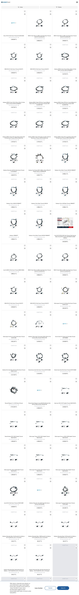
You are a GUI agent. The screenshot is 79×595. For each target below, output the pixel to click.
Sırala (21, 7)
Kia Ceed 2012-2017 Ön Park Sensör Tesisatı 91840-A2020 (13, 370)
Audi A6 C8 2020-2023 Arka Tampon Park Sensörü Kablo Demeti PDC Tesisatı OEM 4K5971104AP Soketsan (65, 237)
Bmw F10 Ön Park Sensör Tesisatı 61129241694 (14, 35)
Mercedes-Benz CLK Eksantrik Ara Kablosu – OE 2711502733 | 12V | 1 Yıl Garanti (65, 537)
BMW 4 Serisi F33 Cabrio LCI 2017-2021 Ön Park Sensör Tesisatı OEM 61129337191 (39, 137)
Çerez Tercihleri (39, 588)
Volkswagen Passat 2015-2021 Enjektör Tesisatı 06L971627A (39, 470)
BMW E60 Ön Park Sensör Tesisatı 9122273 (39, 69)
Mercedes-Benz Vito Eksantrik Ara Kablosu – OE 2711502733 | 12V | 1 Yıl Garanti (13, 537)
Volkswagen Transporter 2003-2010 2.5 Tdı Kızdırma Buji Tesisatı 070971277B (39, 337)
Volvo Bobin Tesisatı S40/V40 (39, 203)
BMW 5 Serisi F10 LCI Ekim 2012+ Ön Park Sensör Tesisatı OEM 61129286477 (14, 103)
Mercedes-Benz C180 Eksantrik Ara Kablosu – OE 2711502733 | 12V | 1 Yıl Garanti (39, 537)
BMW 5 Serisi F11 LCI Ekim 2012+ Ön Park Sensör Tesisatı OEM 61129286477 (65, 70)
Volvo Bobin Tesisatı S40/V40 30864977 (65, 170)
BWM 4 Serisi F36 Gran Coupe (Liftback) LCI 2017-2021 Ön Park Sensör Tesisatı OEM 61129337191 (65, 103)
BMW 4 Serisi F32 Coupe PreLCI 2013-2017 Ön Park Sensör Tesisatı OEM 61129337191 (65, 137)
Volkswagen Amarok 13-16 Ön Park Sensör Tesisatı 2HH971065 (14, 337)
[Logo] (5, 2)
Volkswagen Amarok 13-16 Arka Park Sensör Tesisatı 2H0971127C (65, 304)
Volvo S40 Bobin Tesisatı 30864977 (65, 203)
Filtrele (59, 7)
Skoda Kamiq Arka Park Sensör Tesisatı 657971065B (39, 370)
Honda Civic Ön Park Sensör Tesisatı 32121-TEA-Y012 (65, 570)
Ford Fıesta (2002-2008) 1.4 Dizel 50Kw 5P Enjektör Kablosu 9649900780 (39, 171)
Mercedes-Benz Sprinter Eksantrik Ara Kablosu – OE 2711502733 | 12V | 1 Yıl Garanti (14, 570)
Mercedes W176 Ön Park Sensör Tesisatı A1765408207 (13, 171)
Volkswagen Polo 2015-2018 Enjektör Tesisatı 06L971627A (13, 470)
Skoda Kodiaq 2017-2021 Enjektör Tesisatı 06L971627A (14, 437)
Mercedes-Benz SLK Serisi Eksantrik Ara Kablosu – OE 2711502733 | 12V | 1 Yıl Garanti (39, 570)
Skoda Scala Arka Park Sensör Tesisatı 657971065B (65, 370)
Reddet (50, 588)
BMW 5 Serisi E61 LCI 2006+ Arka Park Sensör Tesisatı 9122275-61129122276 (39, 36)
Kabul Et (63, 588)
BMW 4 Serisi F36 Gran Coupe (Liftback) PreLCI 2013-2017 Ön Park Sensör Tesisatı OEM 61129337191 (39, 103)
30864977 (14, 235)
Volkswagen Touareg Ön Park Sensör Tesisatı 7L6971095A (65, 503)
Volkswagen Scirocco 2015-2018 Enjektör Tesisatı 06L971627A (65, 437)
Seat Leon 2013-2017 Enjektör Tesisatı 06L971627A (65, 403)
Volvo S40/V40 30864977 (13, 203)
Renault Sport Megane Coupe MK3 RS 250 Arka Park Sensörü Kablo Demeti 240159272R (39, 404)
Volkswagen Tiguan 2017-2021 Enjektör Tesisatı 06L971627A (39, 437)
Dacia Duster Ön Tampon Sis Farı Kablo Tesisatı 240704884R (65, 337)
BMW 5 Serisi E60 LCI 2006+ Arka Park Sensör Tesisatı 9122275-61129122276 (65, 36)
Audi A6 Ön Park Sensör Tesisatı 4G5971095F (13, 503)
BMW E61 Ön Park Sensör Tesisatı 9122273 (14, 69)
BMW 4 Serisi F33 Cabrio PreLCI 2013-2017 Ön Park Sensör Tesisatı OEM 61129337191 (14, 137)
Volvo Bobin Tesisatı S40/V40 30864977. (39, 235)
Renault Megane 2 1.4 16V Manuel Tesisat (14, 403)
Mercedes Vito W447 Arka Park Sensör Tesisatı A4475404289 (39, 503)
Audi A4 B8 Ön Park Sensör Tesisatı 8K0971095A (13, 270)
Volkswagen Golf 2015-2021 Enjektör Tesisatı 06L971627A (65, 470)
